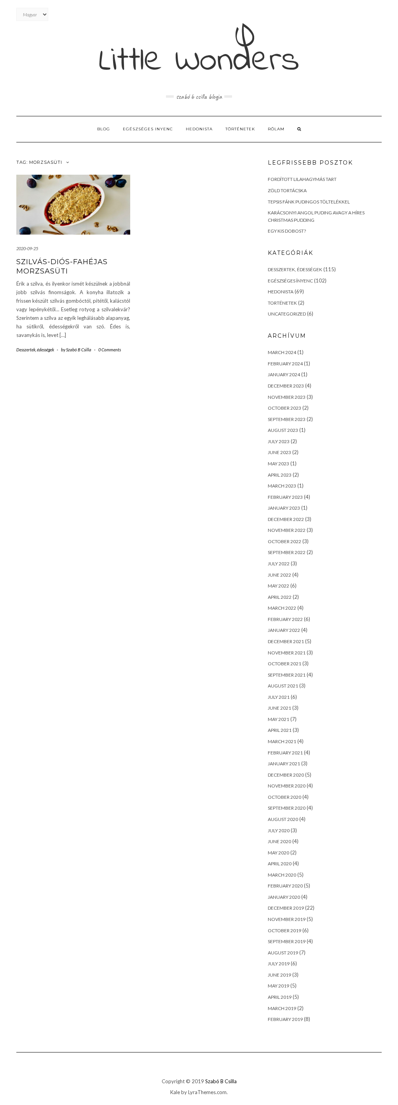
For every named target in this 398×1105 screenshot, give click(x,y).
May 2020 (278, 853)
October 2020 (284, 797)
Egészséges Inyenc (148, 129)
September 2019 (286, 941)
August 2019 (283, 953)
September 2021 (286, 675)
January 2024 (284, 374)
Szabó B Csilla (221, 1081)
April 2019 (280, 997)
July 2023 (279, 441)
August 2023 (283, 430)
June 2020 (279, 841)
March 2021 (282, 741)
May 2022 (278, 586)
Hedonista (199, 129)
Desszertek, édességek (35, 349)
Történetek (240, 129)
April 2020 (280, 863)
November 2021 (286, 653)
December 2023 (286, 386)
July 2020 (279, 830)
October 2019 (284, 930)
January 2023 (284, 508)
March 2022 (282, 608)
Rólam (276, 129)
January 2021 (284, 763)
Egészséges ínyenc (290, 281)
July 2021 (279, 697)
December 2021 (286, 641)
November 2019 (286, 919)
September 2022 (286, 552)
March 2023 (282, 486)
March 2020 (282, 875)
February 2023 (285, 497)
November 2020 (286, 786)
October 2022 (284, 541)
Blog (103, 129)
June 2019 (279, 975)
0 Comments (109, 349)
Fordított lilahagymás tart (302, 179)
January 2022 (284, 630)
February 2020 (285, 886)
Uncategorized (287, 314)
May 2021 (278, 719)
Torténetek (282, 303)
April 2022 (280, 597)
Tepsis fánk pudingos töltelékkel (309, 202)
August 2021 (283, 686)
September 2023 (286, 419)
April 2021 (280, 730)
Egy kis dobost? (287, 231)
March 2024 (282, 352)
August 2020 (283, 819)
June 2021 (279, 708)
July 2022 (279, 564)
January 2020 (284, 897)
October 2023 (284, 408)
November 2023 (286, 397)
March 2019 (282, 1008)
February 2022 (285, 619)
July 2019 (279, 963)
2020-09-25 (27, 248)
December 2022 (286, 519)
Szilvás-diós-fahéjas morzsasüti (62, 266)
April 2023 (280, 475)
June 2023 (279, 452)
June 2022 (279, 575)
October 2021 (284, 664)
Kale (175, 1092)
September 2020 (286, 808)
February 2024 (285, 364)
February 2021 (285, 753)
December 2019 (286, 908)
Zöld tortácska (287, 190)
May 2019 (278, 986)
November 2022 (286, 530)
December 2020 (286, 775)
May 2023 (278, 464)
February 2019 (285, 1019)
